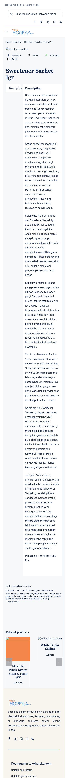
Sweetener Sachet (20, 598)
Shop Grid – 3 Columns (23, 42)
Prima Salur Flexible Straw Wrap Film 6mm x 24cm (50, 673)
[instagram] (47, 22)
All (17, 590)
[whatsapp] (54, 22)
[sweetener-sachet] (34, 49)
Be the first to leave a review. (18, 586)
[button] (9, 664)
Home (8, 42)
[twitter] (41, 22)
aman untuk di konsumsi (22, 594)
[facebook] (34, 22)
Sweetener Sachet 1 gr (39, 598)
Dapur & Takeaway (28, 590)
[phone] (60, 22)
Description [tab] (14, 88)
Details (19, 679)
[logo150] (22, 28)
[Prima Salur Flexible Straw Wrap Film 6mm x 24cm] (50, 649)
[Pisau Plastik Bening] (18, 649)
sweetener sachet (45, 590)
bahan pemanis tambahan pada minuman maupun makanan (33, 595)
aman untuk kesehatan (44, 594)
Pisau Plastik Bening (18, 669)
